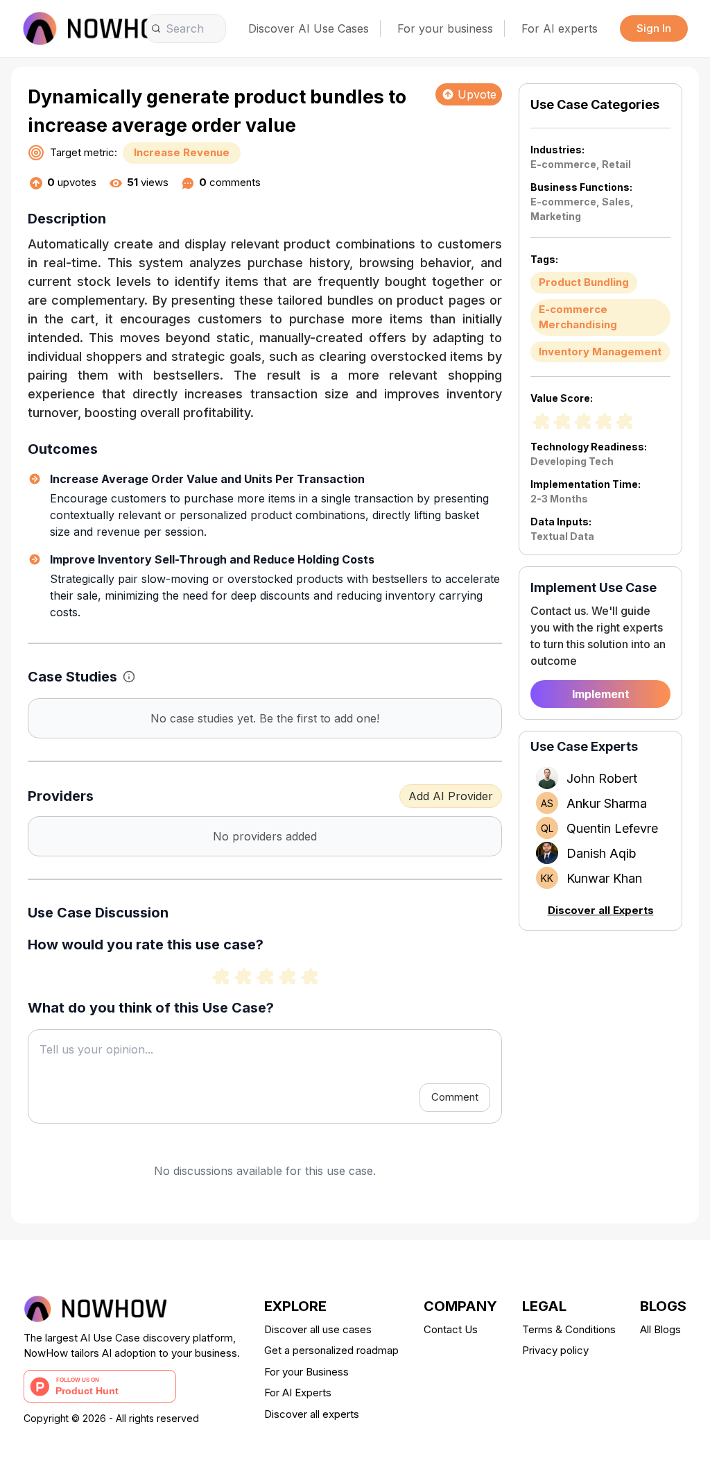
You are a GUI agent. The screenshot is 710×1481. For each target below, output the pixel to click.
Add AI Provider (450, 796)
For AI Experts (297, 1392)
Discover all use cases (318, 1329)
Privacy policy (555, 1350)
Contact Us (451, 1329)
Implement (601, 694)
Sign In (654, 28)
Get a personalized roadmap (331, 1350)
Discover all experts (311, 1414)
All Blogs (660, 1329)
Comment (454, 1096)
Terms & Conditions (569, 1329)
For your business (445, 28)
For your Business (306, 1371)
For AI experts (559, 28)
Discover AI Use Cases (308, 28)
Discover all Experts (601, 910)
